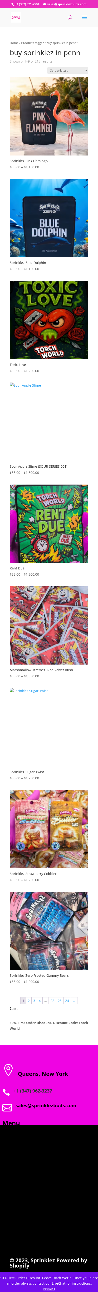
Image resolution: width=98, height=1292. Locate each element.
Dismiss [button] (49, 1289)
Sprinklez (42, 1260)
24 (67, 1000)
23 (60, 1000)
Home (14, 43)
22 (52, 1000)
